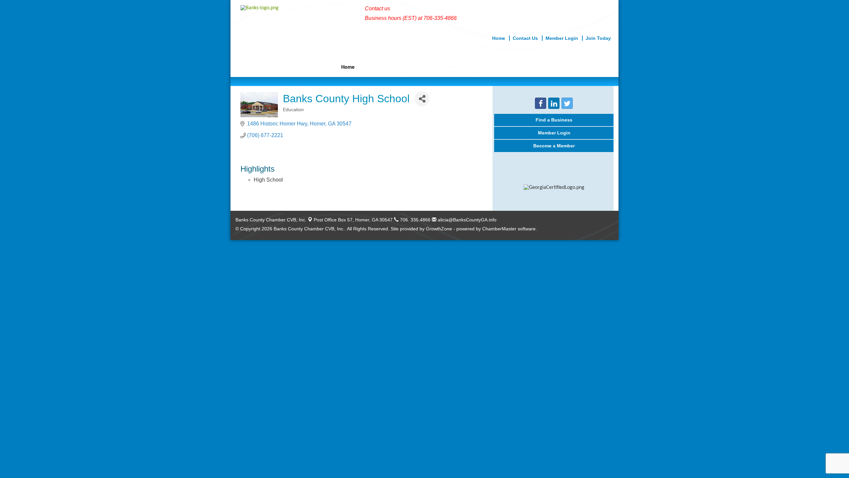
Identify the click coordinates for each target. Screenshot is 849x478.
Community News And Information (458, 70)
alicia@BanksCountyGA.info (466, 219)
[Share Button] (422, 98)
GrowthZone (439, 228)
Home (348, 67)
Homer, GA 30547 (353, 219)
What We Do (513, 67)
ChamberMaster (499, 228)
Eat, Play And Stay (404, 66)
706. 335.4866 (414, 219)
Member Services (580, 67)
